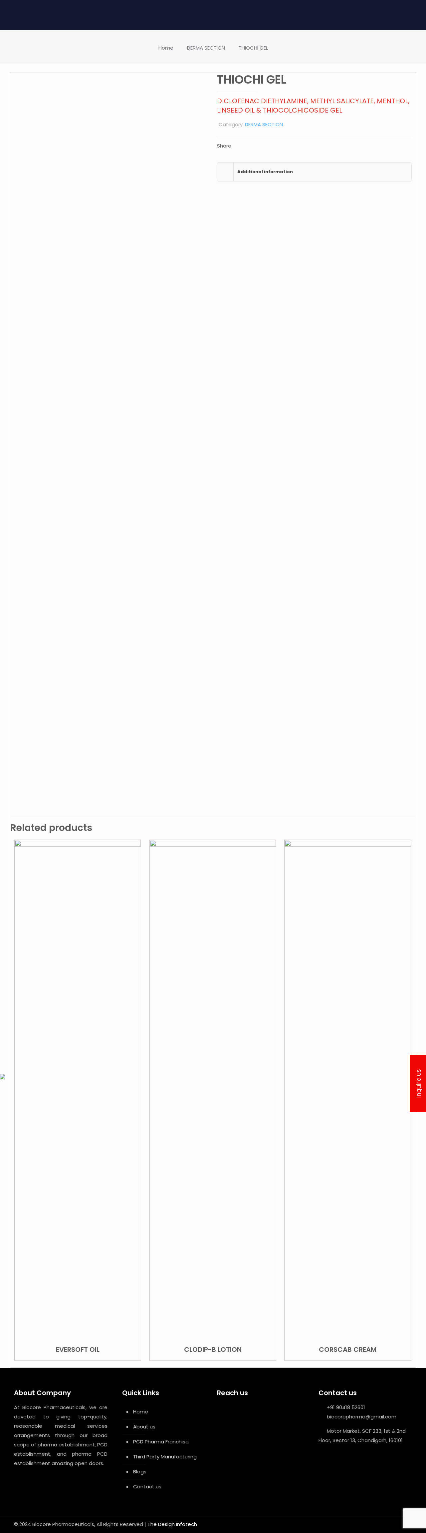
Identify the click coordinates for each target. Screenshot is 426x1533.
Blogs (139, 1471)
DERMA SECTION (206, 47)
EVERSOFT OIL (78, 1349)
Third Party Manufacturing (165, 1456)
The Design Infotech (172, 1524)
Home (165, 47)
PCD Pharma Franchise (161, 1441)
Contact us (147, 1486)
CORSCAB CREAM (347, 1349)
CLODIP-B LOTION (213, 1349)
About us (144, 1426)
